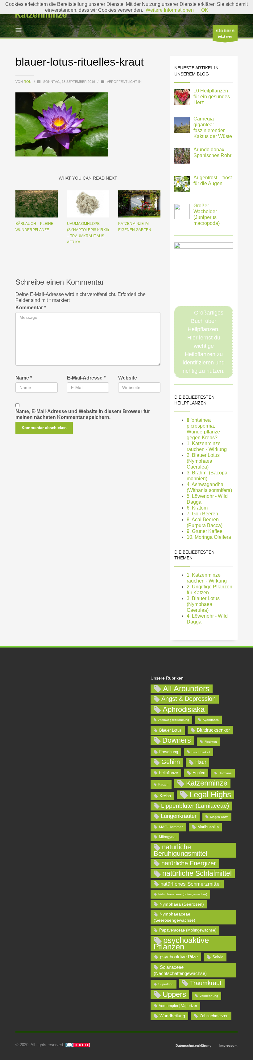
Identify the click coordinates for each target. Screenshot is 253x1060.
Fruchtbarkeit (201, 752)
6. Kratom (197, 507)
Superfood (165, 984)
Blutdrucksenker (213, 730)
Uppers (174, 994)
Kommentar (30, 307)
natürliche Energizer (188, 863)
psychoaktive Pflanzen (181, 943)
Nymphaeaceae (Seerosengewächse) (174, 917)
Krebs (165, 795)
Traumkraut (206, 983)
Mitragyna (167, 837)
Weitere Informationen (170, 10)
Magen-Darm (219, 816)
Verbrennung (209, 995)
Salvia (217, 957)
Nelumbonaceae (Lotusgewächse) (182, 894)
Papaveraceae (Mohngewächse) (187, 930)
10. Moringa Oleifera (209, 537)
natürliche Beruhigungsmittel (180, 850)
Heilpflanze (168, 773)
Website (127, 377)
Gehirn (170, 761)
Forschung (168, 751)
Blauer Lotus (170, 730)
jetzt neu (225, 33)
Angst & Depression (188, 698)
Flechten (211, 741)
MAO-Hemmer (171, 827)
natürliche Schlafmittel (197, 873)
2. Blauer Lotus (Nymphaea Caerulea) (203, 461)
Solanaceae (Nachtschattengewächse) (180, 970)
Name (23, 377)
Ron (28, 81)
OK (204, 10)
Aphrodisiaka (184, 709)
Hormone (225, 773)
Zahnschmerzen (214, 1015)
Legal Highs (210, 794)
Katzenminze (206, 783)
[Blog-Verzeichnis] (77, 1044)
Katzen (163, 784)
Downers (176, 740)
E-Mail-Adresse (86, 377)
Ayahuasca (211, 719)
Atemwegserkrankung (173, 719)
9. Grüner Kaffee (204, 531)
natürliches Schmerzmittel (190, 884)
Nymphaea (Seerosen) (182, 904)
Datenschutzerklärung (194, 1045)
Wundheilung (172, 1015)
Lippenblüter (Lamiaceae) (195, 805)
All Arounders (186, 688)
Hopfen (199, 772)
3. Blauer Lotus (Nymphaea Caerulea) (203, 604)
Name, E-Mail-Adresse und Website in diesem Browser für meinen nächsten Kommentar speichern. (82, 414)
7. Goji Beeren (202, 513)
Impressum (228, 1045)
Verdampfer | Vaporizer (178, 1006)
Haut (200, 762)
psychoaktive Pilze (179, 956)
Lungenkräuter (179, 816)
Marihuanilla (208, 827)
